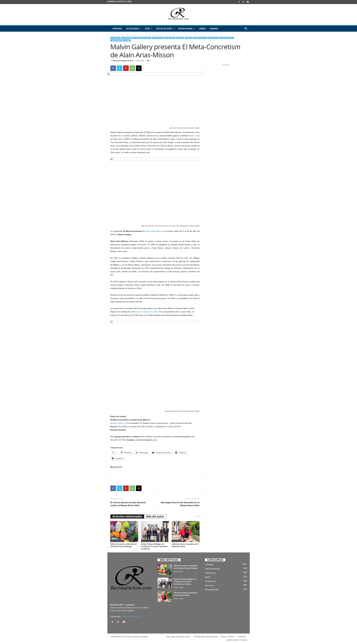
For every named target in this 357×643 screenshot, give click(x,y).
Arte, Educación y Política (141, 38)
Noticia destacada (226, 38)
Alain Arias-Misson (155, 231)
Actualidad (132, 28)
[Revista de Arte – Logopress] (178, 14)
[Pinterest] (126, 68)
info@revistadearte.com (131, 616)
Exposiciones (185, 28)
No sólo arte (212, 38)
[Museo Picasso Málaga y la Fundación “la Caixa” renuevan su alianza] (155, 531)
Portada (117, 28)
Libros (202, 28)
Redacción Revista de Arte (123, 61)
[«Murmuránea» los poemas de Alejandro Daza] (186, 531)
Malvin (192, 135)
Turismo (127, 40)
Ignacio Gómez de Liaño (146, 312)
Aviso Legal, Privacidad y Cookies (178, 636)
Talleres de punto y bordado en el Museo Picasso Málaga (123, 545)
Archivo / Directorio (228, 636)
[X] (243, 2)
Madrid (214, 28)
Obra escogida (116, 40)
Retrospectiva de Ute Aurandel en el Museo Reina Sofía (180, 504)
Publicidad (242, 636)
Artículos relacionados (127, 516)
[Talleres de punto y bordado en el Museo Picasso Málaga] (124, 531)
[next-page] (198, 516)
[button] (246, 29)
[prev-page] (194, 516)
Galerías (180, 38)
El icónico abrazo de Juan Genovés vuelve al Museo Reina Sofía (128, 504)
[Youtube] (247, 2)
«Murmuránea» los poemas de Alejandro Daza (185, 545)
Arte (147, 28)
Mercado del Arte (200, 38)
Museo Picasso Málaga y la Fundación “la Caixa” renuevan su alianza (154, 546)
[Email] (139, 68)
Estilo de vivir (164, 28)
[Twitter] (119, 68)
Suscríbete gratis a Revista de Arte (206, 636)
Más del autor (155, 516)
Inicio (112, 35)
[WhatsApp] (132, 68)
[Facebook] (239, 2)
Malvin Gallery (117, 423)
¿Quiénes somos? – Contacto (236, 640)
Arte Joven (125, 38)
